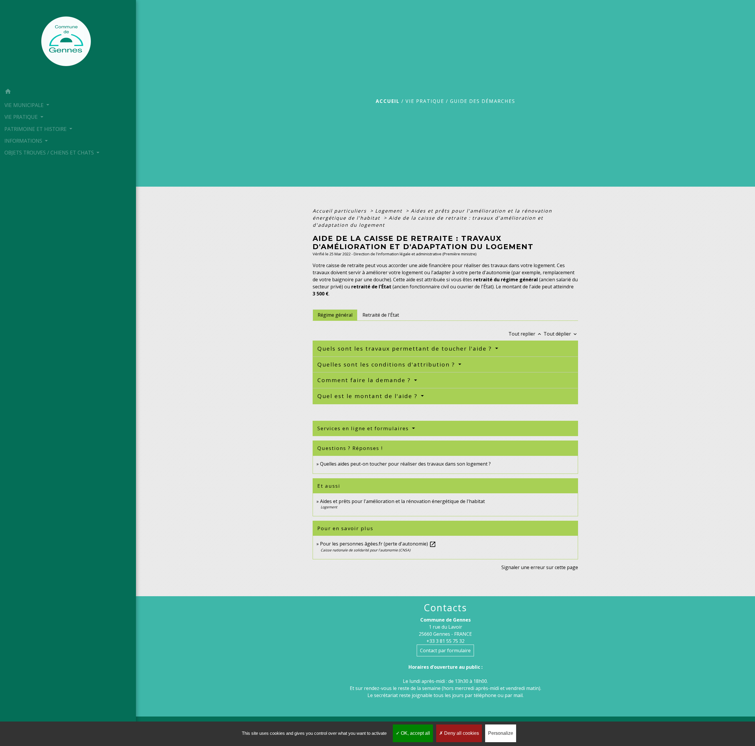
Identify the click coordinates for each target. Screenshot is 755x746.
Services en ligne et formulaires (364, 428)
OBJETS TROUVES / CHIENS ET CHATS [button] (49, 152)
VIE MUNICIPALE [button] (24, 105)
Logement (389, 211)
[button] (68, 92)
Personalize (500, 733)
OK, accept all (415, 733)
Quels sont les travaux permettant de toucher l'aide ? (405, 348)
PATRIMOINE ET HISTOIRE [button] (36, 128)
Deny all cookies (461, 733)
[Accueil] (67, 43)
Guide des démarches (482, 101)
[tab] (335, 315)
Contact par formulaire (445, 650)
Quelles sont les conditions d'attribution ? (387, 364)
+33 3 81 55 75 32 (445, 641)
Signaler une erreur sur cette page (539, 567)
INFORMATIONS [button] (24, 140)
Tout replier (525, 334)
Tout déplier (561, 334)
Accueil (388, 101)
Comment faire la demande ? (365, 380)
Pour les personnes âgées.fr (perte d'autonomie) (378, 543)
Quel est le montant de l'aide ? (368, 396)
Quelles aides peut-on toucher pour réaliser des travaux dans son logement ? (405, 464)
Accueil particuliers (340, 211)
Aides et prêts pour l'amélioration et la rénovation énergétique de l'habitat (402, 501)
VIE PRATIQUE (425, 101)
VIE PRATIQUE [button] (21, 116)
